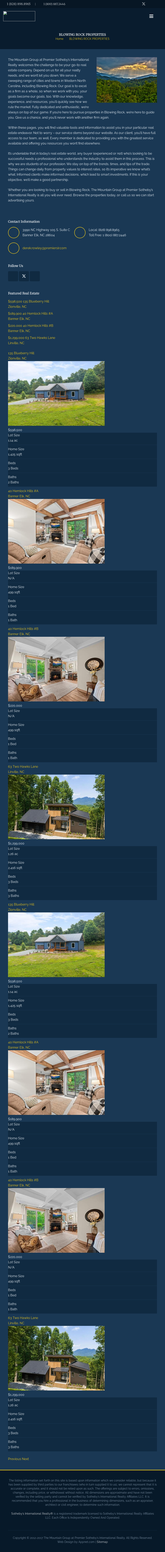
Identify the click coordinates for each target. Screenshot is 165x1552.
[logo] (19, 16)
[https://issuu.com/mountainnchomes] (158, 4)
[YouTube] (151, 4)
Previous (14, 1459)
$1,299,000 (16, 338)
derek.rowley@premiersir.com (45, 248)
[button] (151, 16)
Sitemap (102, 1542)
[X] (143, 4)
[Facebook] (136, 4)
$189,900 (15, 313)
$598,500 (15, 301)
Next (25, 1459)
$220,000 (15, 326)
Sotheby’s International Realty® (32, 1513)
